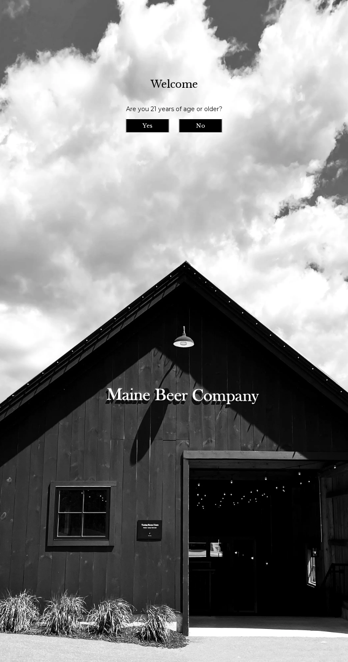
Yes (147, 125)
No (200, 125)
